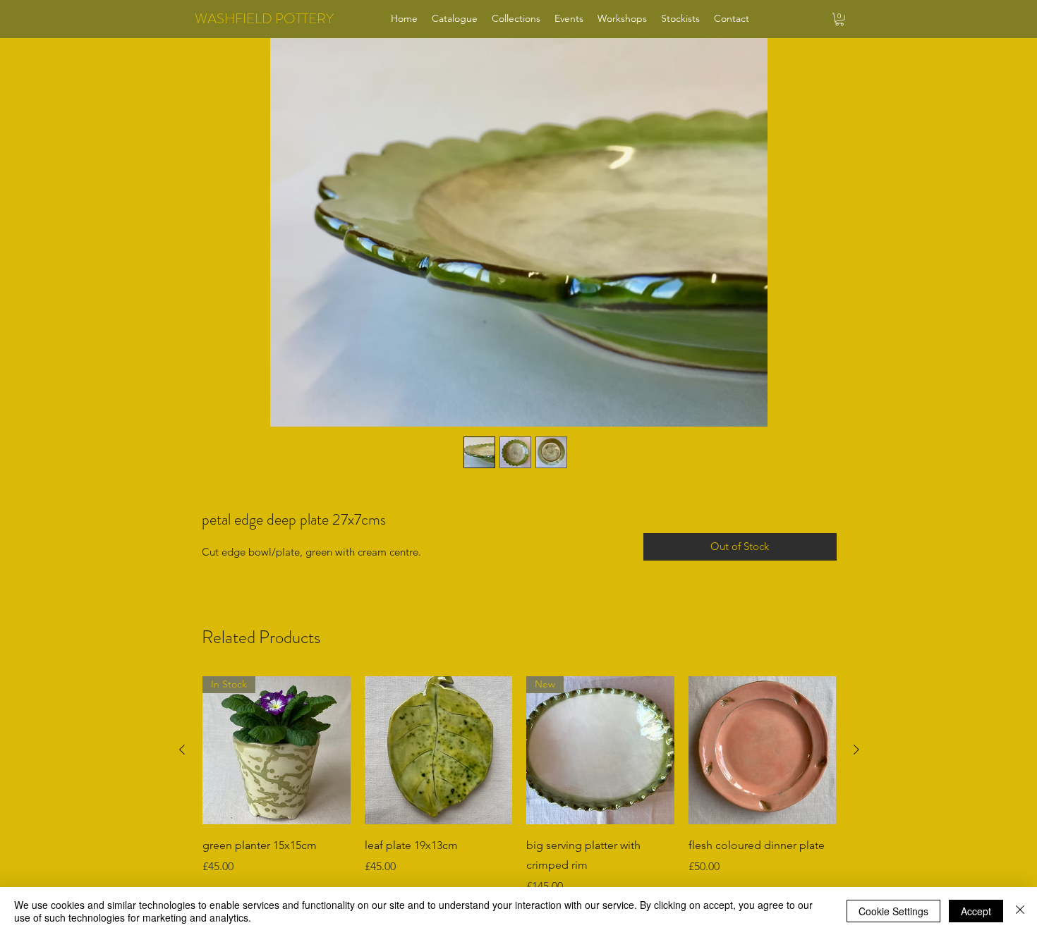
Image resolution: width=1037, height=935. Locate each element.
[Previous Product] (182, 749)
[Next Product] (856, 749)
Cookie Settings (893, 911)
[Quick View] (439, 750)
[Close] (1020, 911)
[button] (839, 19)
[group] (519, 786)
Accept (976, 911)
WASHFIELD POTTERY (264, 18)
